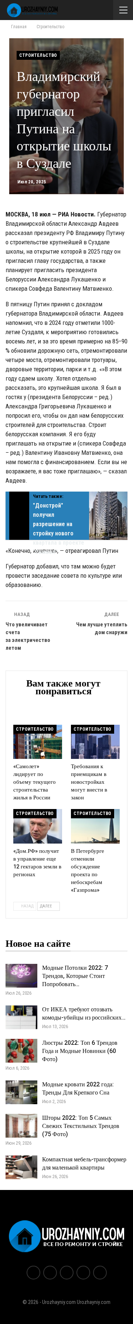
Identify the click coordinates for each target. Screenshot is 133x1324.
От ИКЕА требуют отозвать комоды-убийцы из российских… (84, 1013)
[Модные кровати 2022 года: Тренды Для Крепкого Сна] (21, 1092)
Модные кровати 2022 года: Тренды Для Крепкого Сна (78, 1088)
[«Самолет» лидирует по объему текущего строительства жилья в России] (37, 742)
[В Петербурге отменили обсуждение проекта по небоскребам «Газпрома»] (95, 826)
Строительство (38, 55)
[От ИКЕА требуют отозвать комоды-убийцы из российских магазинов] (21, 1017)
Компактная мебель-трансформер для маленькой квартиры (84, 1163)
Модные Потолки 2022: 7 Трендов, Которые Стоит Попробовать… (75, 976)
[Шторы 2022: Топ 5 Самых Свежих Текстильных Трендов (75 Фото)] (21, 1126)
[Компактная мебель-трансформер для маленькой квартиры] (21, 1167)
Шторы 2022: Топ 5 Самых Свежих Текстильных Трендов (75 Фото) (80, 1126)
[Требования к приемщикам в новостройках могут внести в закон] (95, 742)
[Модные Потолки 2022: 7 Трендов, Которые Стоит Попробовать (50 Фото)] (21, 976)
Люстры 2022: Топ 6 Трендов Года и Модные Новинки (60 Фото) (79, 1051)
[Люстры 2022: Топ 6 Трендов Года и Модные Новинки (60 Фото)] (21, 1051)
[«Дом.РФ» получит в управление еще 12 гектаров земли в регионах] (37, 826)
